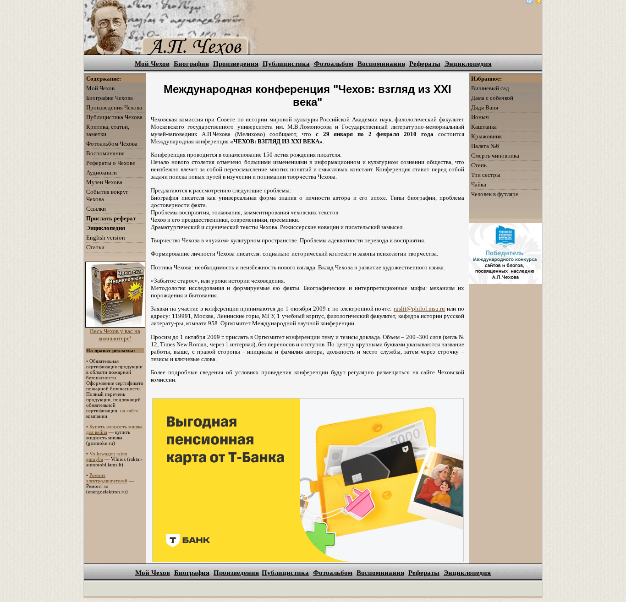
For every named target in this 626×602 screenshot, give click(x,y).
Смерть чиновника (495, 155)
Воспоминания (381, 63)
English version (105, 237)
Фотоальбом (333, 63)
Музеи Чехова (104, 182)
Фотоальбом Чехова (111, 143)
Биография (191, 63)
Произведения (235, 63)
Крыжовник (486, 136)
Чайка (478, 184)
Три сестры (485, 174)
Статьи (95, 247)
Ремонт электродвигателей (106, 477)
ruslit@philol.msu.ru (419, 308)
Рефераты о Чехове (110, 162)
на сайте (129, 410)
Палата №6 (485, 145)
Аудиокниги (101, 172)
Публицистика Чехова (114, 117)
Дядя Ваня (484, 107)
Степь (479, 165)
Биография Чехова (109, 97)
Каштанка (484, 126)
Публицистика (286, 63)
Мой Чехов (152, 63)
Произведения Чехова (114, 107)
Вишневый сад (490, 88)
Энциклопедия (468, 63)
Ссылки (96, 208)
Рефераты (424, 63)
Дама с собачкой (492, 97)
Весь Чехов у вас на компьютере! (115, 335)
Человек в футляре (494, 194)
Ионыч (480, 117)
